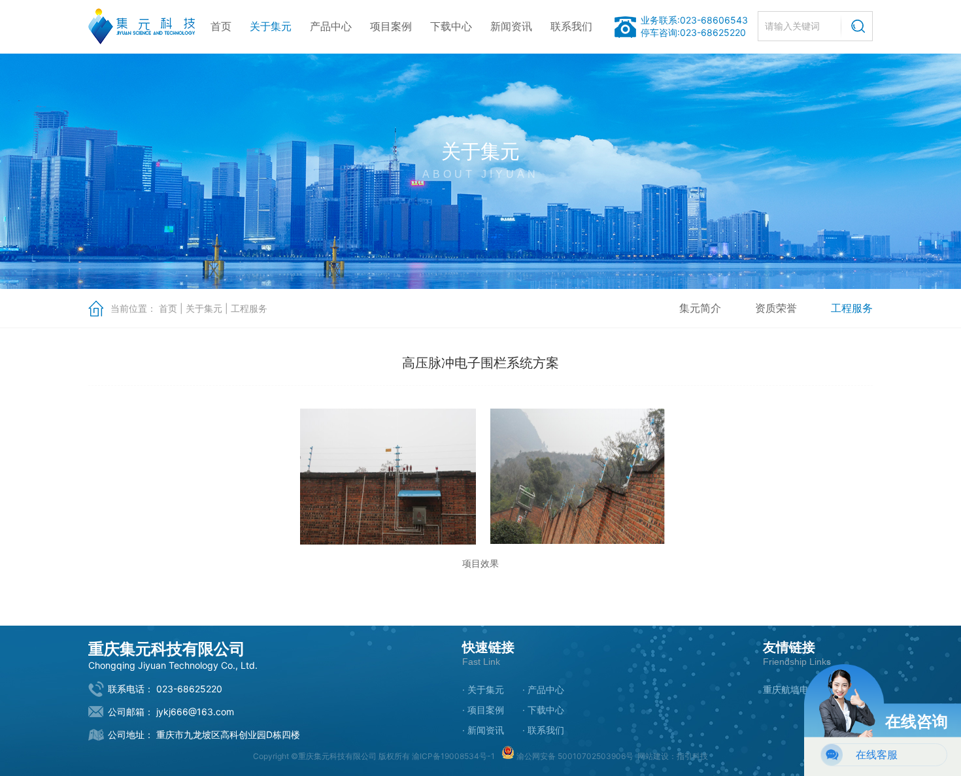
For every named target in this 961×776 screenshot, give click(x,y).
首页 (221, 26)
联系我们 (571, 26)
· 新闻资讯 (483, 729)
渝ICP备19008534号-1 (453, 756)
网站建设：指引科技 (672, 756)
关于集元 (271, 26)
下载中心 (451, 26)
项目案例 (391, 26)
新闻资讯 (511, 26)
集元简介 (700, 307)
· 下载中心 (543, 709)
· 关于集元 (483, 689)
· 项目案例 (483, 709)
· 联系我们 (543, 729)
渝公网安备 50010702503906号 (573, 756)
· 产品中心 (543, 689)
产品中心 (331, 26)
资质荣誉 (776, 307)
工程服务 (249, 308)
